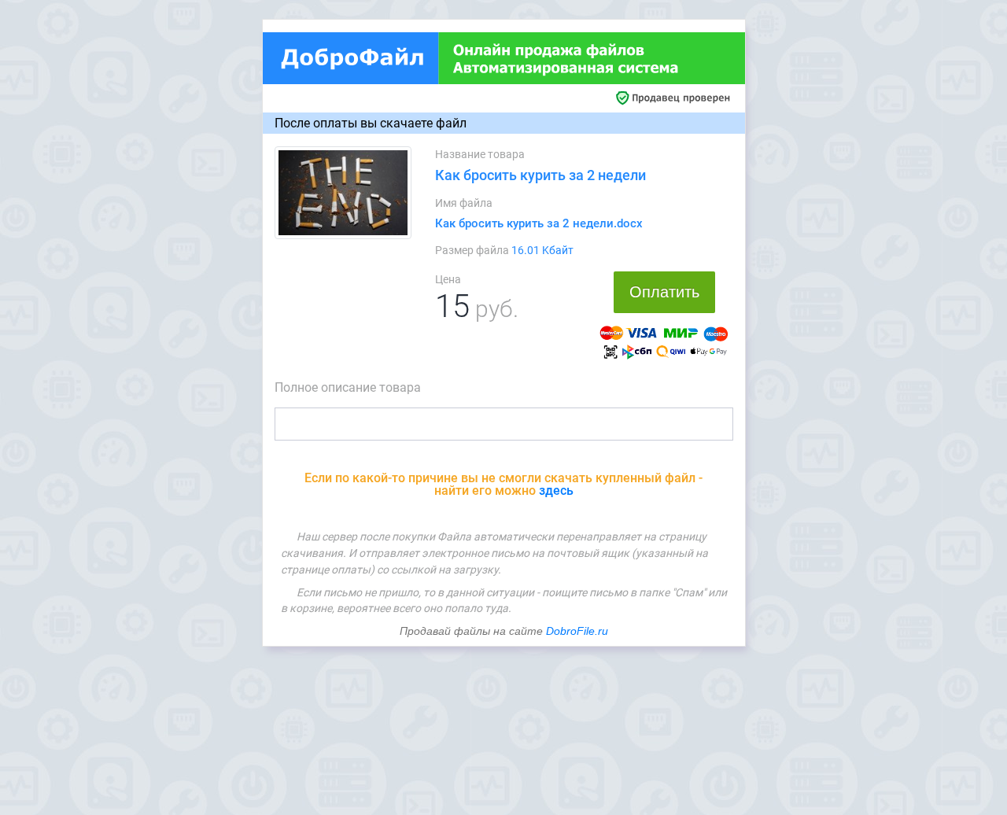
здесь (556, 490)
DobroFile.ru (577, 631)
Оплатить (664, 292)
